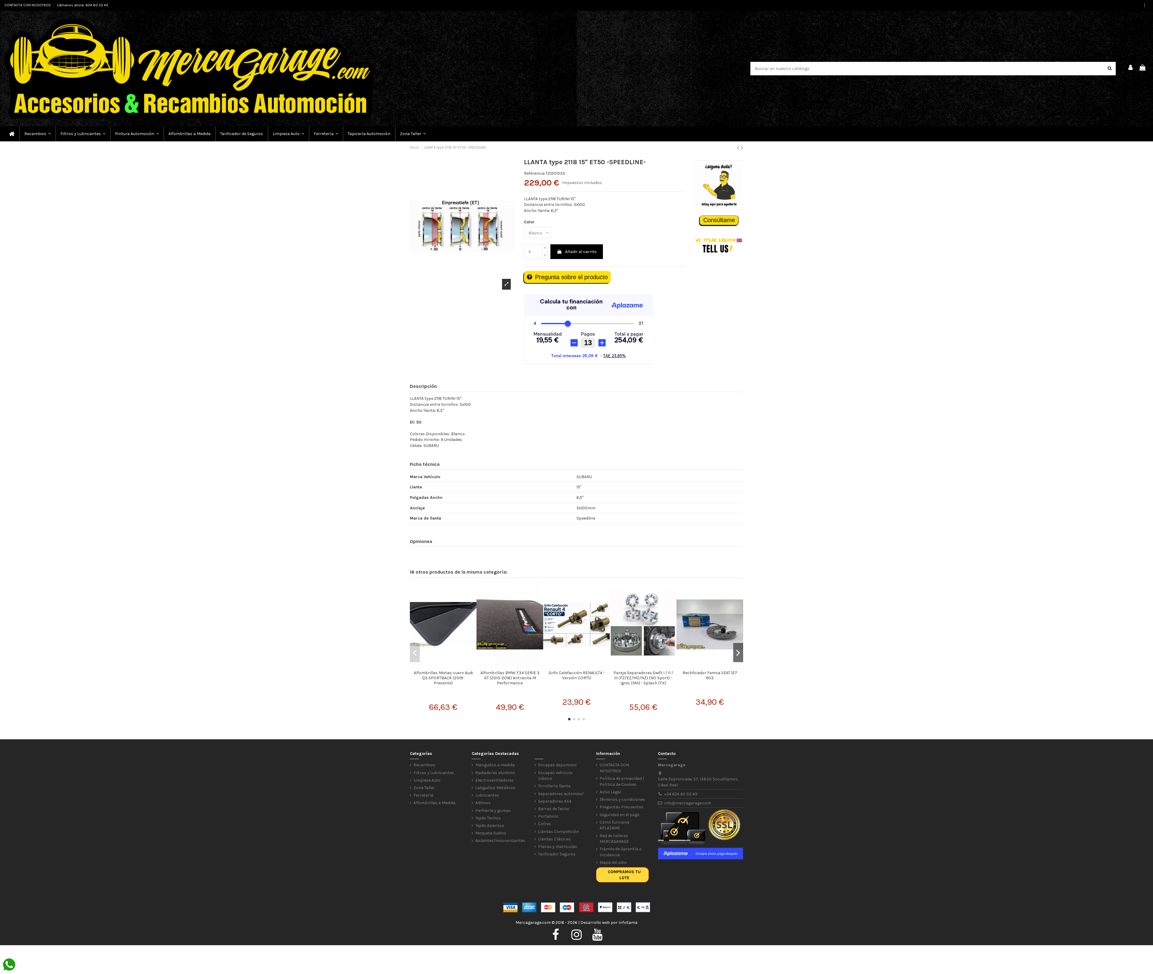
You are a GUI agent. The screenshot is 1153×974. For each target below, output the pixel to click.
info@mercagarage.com (687, 803)
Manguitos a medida (495, 764)
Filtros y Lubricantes (433, 772)
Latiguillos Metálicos (495, 787)
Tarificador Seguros (557, 854)
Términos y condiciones (622, 799)
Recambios (424, 764)
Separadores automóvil (560, 793)
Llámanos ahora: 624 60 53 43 (82, 5)
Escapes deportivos (557, 764)
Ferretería (423, 795)
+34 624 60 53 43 (681, 794)
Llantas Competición (558, 831)
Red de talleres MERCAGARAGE (614, 838)
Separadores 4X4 (554, 801)
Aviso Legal (610, 792)
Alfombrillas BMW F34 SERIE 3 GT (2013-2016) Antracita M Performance (510, 678)
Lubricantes (487, 795)
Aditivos (483, 802)
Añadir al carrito (581, 251)
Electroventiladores (494, 780)
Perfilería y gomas (493, 810)
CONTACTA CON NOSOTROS (28, 5)
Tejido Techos (488, 818)
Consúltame (719, 220)
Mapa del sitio (613, 862)
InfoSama (628, 922)
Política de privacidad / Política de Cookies (622, 781)
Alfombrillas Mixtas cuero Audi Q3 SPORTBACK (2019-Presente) (443, 678)
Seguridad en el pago (620, 814)
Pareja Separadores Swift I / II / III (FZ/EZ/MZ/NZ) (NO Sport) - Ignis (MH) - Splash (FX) (643, 678)
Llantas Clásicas (554, 839)
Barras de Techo (553, 808)
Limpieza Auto (426, 780)
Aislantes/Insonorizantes (500, 840)
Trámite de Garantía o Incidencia (621, 852)
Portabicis (548, 816)
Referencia (534, 173)
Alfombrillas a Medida (434, 802)
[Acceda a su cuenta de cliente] (1131, 68)
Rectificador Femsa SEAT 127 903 (709, 675)
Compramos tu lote (624, 874)
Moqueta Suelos (490, 833)
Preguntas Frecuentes (621, 807)
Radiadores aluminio (495, 772)
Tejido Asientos (489, 825)
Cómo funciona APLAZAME (614, 825)
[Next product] (742, 147)
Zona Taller (424, 787)
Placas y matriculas (557, 846)
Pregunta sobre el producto (571, 277)
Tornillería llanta (554, 786)
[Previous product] (739, 147)
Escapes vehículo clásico (555, 775)
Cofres (544, 823)
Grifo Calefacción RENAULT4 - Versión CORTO (577, 675)
